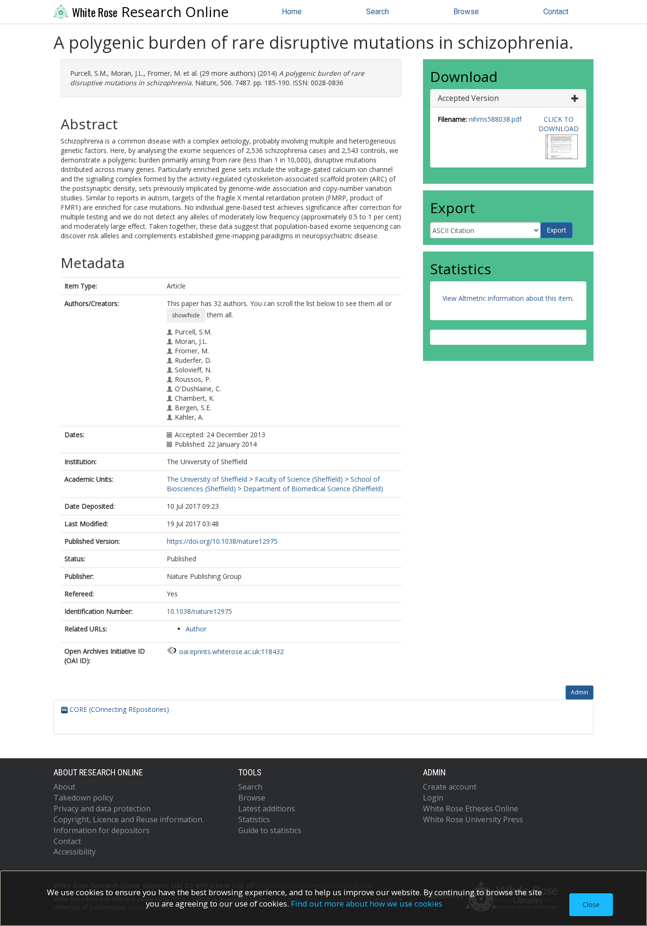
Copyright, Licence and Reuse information (128, 819)
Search (377, 11)
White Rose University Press (473, 819)
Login (433, 797)
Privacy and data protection (102, 808)
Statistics (254, 819)
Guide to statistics (269, 830)
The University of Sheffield (207, 479)
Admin (579, 692)
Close (591, 904)
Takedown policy (83, 797)
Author (196, 628)
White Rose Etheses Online (470, 808)
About (64, 787)
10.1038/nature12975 (199, 611)
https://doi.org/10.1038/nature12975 (222, 541)
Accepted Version (468, 98)
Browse (466, 11)
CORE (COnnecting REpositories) (118, 709)
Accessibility (75, 851)
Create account (449, 787)
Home (292, 11)
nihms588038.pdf (495, 119)
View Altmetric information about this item (507, 298)
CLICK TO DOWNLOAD (559, 124)
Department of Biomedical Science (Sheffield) (313, 488)
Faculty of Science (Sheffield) (299, 479)
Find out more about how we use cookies (366, 903)
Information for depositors (102, 830)
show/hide (186, 315)
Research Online (150, 11)
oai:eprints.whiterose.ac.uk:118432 (231, 651)
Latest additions (266, 808)
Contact (555, 11)
